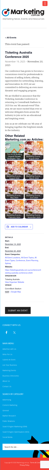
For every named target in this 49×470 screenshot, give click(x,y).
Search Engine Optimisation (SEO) (16, 432)
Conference (20, 260)
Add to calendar (19, 226)
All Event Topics (27, 257)
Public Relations (9, 421)
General (6, 410)
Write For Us (7, 354)
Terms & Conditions (37, 462)
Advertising (7, 399)
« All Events (10, 37)
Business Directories (11, 376)
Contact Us (7, 386)
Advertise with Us (9, 349)
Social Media (7, 437)
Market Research (9, 416)
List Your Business (10, 365)
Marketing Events (9, 370)
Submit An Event (9, 359)
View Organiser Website (14, 282)
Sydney (8, 263)
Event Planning (32, 260)
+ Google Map (15, 291)
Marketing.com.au (23, 14)
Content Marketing (10, 405)
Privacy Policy (24, 465)
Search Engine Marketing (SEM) (15, 426)
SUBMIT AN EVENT (18, 310)
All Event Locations (12, 257)
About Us (6, 381)
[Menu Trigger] (44, 3)
